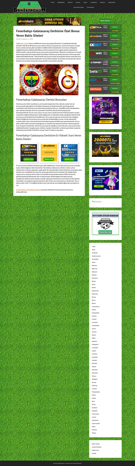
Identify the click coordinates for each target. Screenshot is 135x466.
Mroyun (94, 376)
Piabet (94, 395)
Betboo (102, 2)
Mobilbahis (61, 2)
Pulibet (94, 398)
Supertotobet (96, 423)
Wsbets (94, 433)
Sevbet (94, 417)
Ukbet (93, 426)
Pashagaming (96, 392)
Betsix (94, 300)
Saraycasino (95, 414)
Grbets (94, 329)
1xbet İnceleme (115, 48)
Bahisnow (95, 268)
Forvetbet (95, 322)
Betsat (94, 297)
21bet (93, 246)
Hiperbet (94, 341)
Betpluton (95, 294)
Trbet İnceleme (115, 30)
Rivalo (94, 404)
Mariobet (94, 363)
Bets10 (70, 2)
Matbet (94, 366)
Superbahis (111, 2)
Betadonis (95, 278)
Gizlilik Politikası (96, 447)
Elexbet (94, 316)
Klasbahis (95, 357)
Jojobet (94, 351)
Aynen (94, 262)
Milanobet (95, 373)
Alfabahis (95, 253)
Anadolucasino (96, 256)
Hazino (94, 335)
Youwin (78, 2)
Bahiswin (94, 272)
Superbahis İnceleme (115, 83)
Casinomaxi (90, 7)
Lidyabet (94, 360)
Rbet (93, 401)
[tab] (105, 28)
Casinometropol (78, 7)
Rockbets (94, 408)
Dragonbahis (95, 313)
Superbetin (95, 420)
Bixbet (94, 303)
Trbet (52, 2)
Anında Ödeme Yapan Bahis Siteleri (28, 190)
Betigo (94, 281)
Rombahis (95, 411)
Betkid (94, 287)
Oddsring (94, 385)
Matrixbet (95, 370)
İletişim (94, 453)
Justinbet (94, 354)
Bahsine (94, 275)
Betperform (95, 291)
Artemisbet (95, 259)
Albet (93, 250)
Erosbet (94, 319)
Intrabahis (95, 348)
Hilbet (94, 338)
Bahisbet (94, 265)
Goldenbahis (95, 325)
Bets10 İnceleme (115, 74)
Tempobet (94, 2)
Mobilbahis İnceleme (115, 39)
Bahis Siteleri (96, 444)
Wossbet (94, 430)
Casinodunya (95, 306)
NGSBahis (94, 379)
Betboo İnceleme (115, 91)
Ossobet (94, 389)
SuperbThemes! (77, 463)
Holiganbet (95, 344)
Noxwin (94, 382)
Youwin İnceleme (115, 56)
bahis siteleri (24, 43)
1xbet (85, 2)
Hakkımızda (95, 450)
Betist (93, 284)
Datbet (94, 310)
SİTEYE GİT (115, 27)
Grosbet (94, 332)
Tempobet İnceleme (115, 65)
